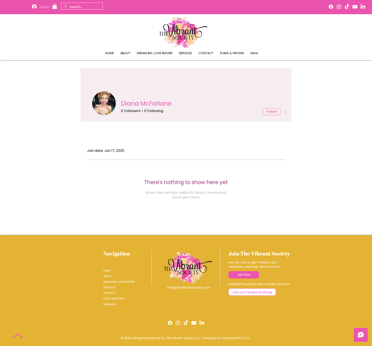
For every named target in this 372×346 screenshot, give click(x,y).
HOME (106, 270)
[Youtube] (355, 7)
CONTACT (109, 293)
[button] (54, 6)
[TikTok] (347, 7)
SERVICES (109, 287)
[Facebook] (331, 7)
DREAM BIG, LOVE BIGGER (118, 282)
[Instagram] (339, 7)
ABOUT (107, 276)
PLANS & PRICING (113, 298)
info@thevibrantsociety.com (189, 287)
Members (109, 304)
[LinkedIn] (363, 7)
